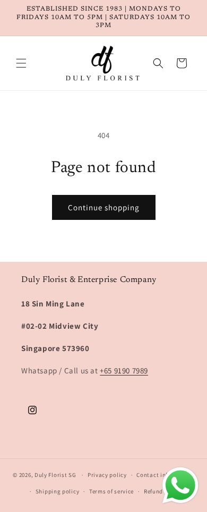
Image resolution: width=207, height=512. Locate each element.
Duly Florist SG (55, 475)
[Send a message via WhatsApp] (180, 485)
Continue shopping (104, 207)
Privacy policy (107, 475)
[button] (21, 63)
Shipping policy (58, 491)
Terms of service (111, 491)
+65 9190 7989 (124, 370)
